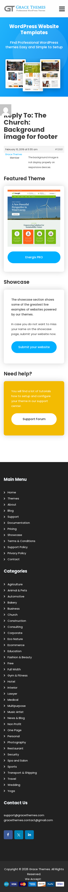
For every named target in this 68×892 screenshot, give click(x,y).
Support (13, 517)
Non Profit (14, 724)
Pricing (12, 529)
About (12, 504)
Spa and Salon (18, 760)
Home (12, 492)
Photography (17, 742)
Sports (12, 767)
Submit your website (34, 347)
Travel (12, 779)
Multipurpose (17, 706)
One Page (15, 730)
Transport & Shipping (22, 773)
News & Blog (16, 718)
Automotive (16, 596)
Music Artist (16, 712)
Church (13, 615)
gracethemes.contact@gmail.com (28, 820)
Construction (17, 621)
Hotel (11, 681)
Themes (13, 498)
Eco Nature (15, 639)
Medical (13, 700)
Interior (12, 688)
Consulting (15, 627)
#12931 (59, 149)
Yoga (11, 791)
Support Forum (34, 419)
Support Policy (18, 547)
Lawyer (12, 694)
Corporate (15, 633)
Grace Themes (39, 869)
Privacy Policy (17, 553)
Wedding (14, 785)
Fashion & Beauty (20, 657)
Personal (14, 736)
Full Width (14, 669)
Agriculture (15, 584)
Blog (11, 511)
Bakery (12, 602)
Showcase (15, 535)
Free (11, 663)
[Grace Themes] (25, 10)
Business (14, 609)
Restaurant (15, 748)
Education (15, 651)
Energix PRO (34, 257)
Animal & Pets (17, 590)
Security (13, 754)
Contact (14, 559)
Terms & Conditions (21, 541)
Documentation (19, 523)
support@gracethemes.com (24, 815)
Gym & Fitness (18, 675)
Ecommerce (16, 645)
